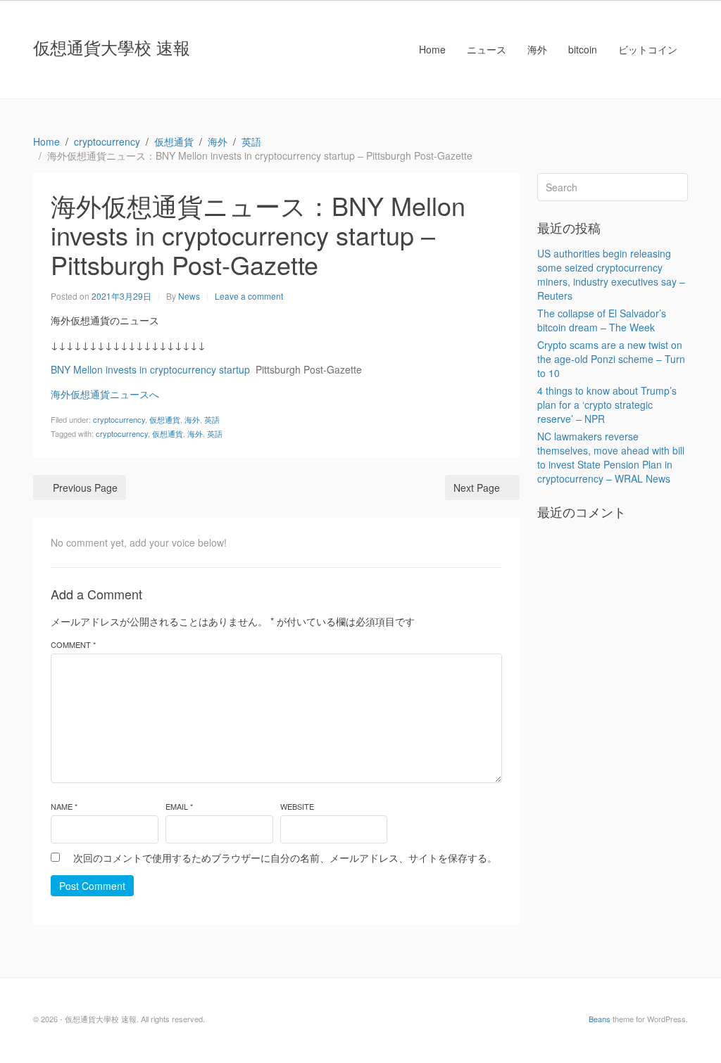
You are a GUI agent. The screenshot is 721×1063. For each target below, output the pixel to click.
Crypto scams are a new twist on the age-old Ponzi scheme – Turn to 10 (611, 359)
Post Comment (92, 886)
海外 (537, 49)
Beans (599, 1018)
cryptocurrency (119, 419)
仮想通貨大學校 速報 (111, 46)
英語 (212, 419)
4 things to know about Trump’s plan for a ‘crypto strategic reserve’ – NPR (607, 404)
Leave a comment (249, 296)
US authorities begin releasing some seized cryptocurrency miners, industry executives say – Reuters (611, 274)
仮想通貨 (164, 419)
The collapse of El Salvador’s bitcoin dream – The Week (601, 320)
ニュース (486, 49)
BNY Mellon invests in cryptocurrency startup (150, 369)
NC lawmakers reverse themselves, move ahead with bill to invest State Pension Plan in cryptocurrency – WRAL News (610, 457)
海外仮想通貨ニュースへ (105, 394)
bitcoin (582, 49)
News (189, 296)
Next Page (476, 487)
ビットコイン (647, 49)
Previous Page (85, 487)
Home (432, 49)
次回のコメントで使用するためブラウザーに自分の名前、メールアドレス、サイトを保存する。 (285, 858)
